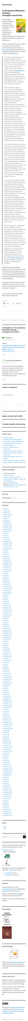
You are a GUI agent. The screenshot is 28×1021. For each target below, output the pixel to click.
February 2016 (7, 560)
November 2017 (8, 528)
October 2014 (7, 590)
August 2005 (7, 798)
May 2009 (6, 713)
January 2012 (7, 652)
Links (5, 828)
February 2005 (7, 809)
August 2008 (7, 730)
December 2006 (8, 768)
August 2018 (7, 516)
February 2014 (7, 605)
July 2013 (6, 618)
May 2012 (6, 645)
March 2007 (7, 762)
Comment (21, 404)
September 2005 (8, 796)
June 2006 (6, 779)
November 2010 (8, 679)
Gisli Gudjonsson (19, 70)
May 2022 (6, 509)
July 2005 (6, 800)
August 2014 (7, 594)
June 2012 (6, 643)
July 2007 (6, 755)
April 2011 (6, 669)
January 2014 (7, 607)
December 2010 (8, 677)
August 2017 (7, 531)
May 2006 (6, 781)
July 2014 (6, 596)
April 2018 (6, 520)
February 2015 (7, 582)
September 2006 (8, 774)
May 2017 (6, 535)
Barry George (5, 49)
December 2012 (8, 632)
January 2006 (7, 789)
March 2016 (7, 558)
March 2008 (7, 739)
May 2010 (6, 690)
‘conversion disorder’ (15, 258)
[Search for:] (12, 836)
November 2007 (8, 747)
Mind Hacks (7, 5)
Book (5, 826)
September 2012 (8, 637)
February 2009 (7, 719)
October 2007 (7, 749)
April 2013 (6, 624)
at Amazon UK (9, 875)
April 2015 (6, 579)
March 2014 (7, 603)
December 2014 (8, 586)
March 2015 (7, 581)
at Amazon (8, 873)
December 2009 (8, 700)
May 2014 (6, 599)
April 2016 (6, 556)
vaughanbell (7, 320)
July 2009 (6, 709)
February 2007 (7, 764)
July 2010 (6, 686)
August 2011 (7, 662)
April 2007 (6, 760)
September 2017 (8, 529)
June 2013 (6, 620)
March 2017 (7, 539)
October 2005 (7, 794)
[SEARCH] (24, 836)
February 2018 (7, 522)
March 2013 (7, 626)
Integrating (22, 320)
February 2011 (7, 673)
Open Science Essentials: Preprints (13, 451)
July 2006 (6, 777)
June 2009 (6, 711)
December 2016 (8, 543)
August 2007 (7, 753)
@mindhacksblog (7, 889)
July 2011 (6, 664)
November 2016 (8, 545)
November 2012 (8, 633)
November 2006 (8, 770)
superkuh (6, 477)
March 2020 (7, 512)
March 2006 (7, 785)
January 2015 (7, 584)
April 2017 (6, 537)
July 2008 (6, 732)
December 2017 (8, 526)
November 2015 (8, 565)
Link (3, 293)
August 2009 (7, 707)
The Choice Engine (9, 445)
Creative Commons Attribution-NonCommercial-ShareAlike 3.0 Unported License (13, 1011)
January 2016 (7, 562)
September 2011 (8, 660)
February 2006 (7, 787)
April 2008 (6, 738)
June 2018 (6, 518)
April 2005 (6, 806)
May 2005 (6, 804)
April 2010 (6, 692)
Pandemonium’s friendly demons (13, 439)
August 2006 (7, 775)
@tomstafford (16, 891)
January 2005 (7, 811)
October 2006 (7, 772)
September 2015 (8, 569)
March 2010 (7, 694)
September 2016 (8, 548)
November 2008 (8, 724)
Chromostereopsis (8, 437)
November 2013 (8, 611)
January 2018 (7, 524)
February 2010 (7, 696)
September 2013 (8, 615)
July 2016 (6, 550)
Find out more (12, 870)
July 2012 (6, 641)
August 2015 (7, 571)
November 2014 (8, 588)
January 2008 (7, 743)
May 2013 (6, 622)
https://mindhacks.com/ (18, 1007)
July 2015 (6, 573)
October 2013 (7, 613)
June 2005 (6, 802)
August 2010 (7, 685)
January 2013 (7, 630)
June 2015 (6, 575)
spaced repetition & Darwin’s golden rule (14, 462)
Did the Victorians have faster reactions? (14, 460)
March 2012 (7, 649)
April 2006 (6, 783)
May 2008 (6, 736)
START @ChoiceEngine (18, 962)
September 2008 (8, 728)
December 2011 (8, 654)
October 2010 (7, 681)
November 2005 (8, 792)
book (9, 27)
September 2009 (8, 705)
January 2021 (7, 511)
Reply (4, 354)
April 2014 (6, 601)
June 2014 (6, 598)
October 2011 (7, 658)
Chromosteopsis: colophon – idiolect (14, 479)
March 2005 (7, 808)
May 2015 (6, 577)
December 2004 (8, 813)
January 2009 (7, 721)
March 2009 (7, 717)
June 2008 (6, 734)
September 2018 (8, 514)
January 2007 (7, 766)
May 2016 (6, 554)
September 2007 (8, 751)
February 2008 (7, 741)
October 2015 (7, 567)
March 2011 (7, 671)
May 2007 (6, 758)
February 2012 (7, 651)
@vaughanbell (6, 891)
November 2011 (8, 656)
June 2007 (6, 756)
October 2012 (7, 635)
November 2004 (8, 815)
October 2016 (7, 546)
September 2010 (8, 683)
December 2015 (8, 563)
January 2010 (7, 698)
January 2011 (7, 675)
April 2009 (6, 715)
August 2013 (7, 616)
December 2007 (8, 745)
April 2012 (6, 647)
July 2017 (6, 533)
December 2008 (8, 722)
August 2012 (7, 639)
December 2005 (8, 791)
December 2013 (8, 609)
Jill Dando (15, 53)
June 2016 (6, 552)
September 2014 (8, 592)
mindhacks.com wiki (7, 850)
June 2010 (6, 688)
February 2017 (7, 541)
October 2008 (7, 726)
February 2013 (7, 628)
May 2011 (6, 668)
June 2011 (6, 666)
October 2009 (7, 703)
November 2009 (8, 702)
